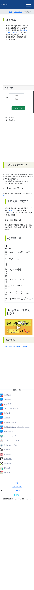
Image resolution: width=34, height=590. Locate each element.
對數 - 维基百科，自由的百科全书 (16, 346)
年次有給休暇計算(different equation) (17, 427)
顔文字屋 (18, 490)
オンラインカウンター (11, 441)
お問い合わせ (17, 487)
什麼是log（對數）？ (16, 164)
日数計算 (7, 418)
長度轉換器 (8, 450)
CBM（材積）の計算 (11, 409)
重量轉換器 (8, 454)
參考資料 (10, 340)
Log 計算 (11, 20)
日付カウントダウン (11, 445)
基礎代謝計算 (8, 431)
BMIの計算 (7, 395)
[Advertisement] (17, 145)
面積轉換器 (8, 459)
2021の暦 (7, 472)
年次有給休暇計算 (10, 422)
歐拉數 (10, 210)
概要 (17, 483)
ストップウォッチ (10, 436)
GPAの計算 (7, 399)
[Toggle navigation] (28, 4)
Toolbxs (4, 4)
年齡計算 (7, 413)
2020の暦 (7, 468)
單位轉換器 (8, 463)
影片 (4, 196)
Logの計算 (7, 404)
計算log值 (18, 108)
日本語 (16, 495)
